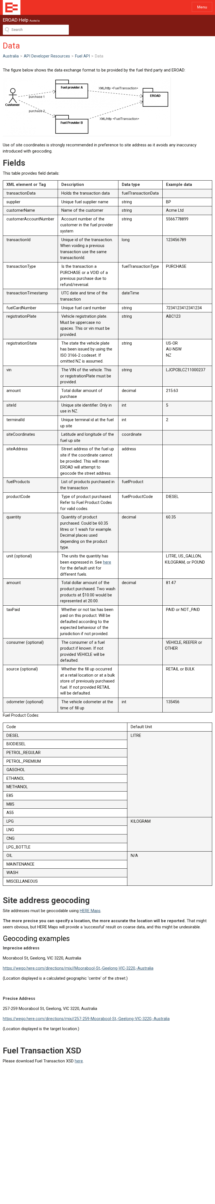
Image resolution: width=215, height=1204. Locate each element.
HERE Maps (90, 910)
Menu (202, 7)
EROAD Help (11, 7)
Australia (11, 56)
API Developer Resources (47, 56)
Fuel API (82, 56)
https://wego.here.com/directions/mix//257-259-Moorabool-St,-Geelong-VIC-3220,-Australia (86, 1018)
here (107, 562)
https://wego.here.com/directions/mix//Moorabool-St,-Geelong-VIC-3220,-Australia (78, 968)
